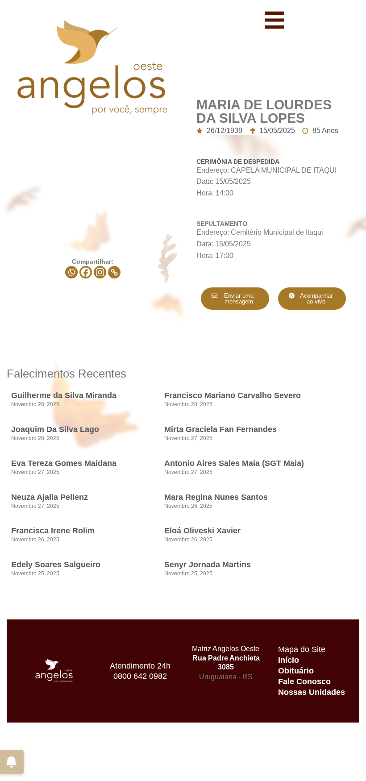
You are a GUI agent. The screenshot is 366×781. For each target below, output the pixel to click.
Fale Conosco (304, 681)
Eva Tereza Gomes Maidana (63, 463)
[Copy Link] (114, 272)
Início (288, 660)
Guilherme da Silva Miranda (63, 395)
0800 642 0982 (140, 676)
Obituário (296, 670)
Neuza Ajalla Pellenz (49, 497)
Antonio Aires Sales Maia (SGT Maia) (234, 463)
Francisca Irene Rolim (53, 530)
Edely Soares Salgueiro (55, 564)
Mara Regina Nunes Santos (216, 497)
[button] (312, 298)
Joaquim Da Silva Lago (55, 429)
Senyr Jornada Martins (207, 564)
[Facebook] (85, 272)
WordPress (89, 772)
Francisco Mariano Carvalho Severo (232, 395)
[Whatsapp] (71, 272)
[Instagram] (100, 272)
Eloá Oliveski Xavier (202, 530)
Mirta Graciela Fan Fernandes (220, 429)
